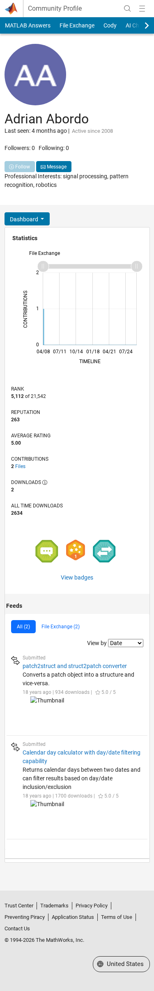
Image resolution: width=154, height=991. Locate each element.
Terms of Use (116, 917)
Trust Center (19, 905)
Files (20, 466)
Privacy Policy (92, 905)
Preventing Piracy (25, 917)
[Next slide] (139, 25)
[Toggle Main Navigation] (142, 8)
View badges (77, 577)
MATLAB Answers (28, 25)
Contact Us (17, 928)
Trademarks (54, 905)
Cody (110, 25)
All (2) (23, 627)
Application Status (73, 917)
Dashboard (24, 219)
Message (56, 167)
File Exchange (77, 25)
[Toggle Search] (127, 8)
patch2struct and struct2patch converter (75, 666)
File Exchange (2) (60, 627)
